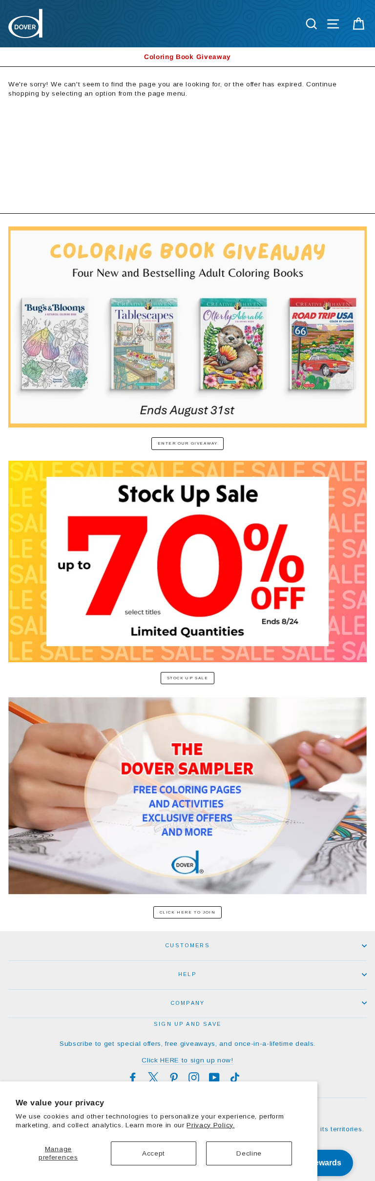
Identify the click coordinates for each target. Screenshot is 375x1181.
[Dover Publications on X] (153, 1077)
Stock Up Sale (187, 678)
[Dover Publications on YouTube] (214, 1077)
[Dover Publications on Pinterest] (173, 1077)
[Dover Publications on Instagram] (193, 1077)
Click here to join (188, 912)
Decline (249, 1153)
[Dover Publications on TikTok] (234, 1077)
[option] (187, 56)
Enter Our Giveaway (188, 443)
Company (187, 1003)
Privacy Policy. (210, 1125)
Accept (153, 1153)
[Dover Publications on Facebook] (132, 1077)
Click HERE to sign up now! (187, 1060)
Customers (187, 945)
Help (187, 974)
